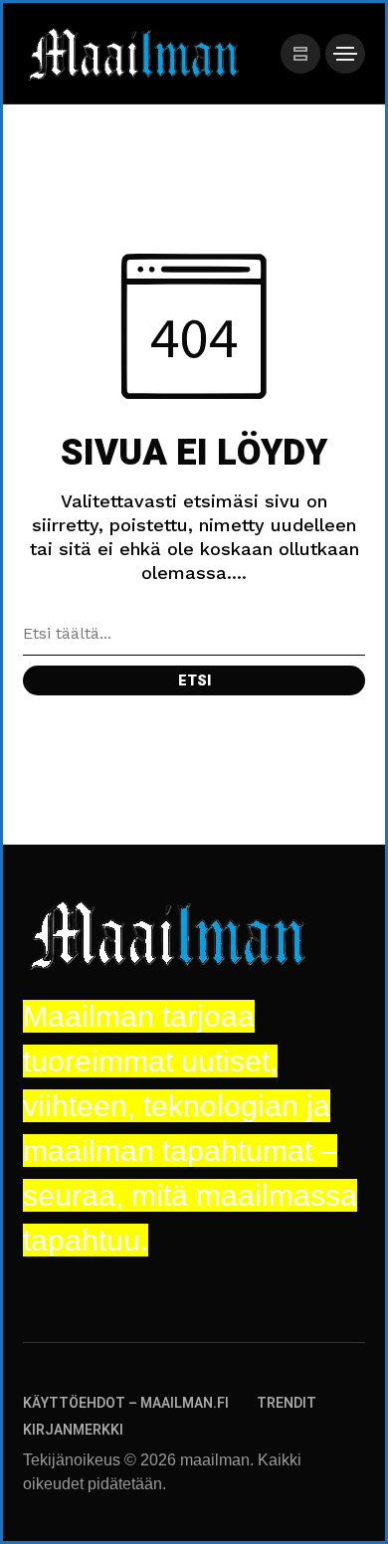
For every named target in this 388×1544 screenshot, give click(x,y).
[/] (300, 54)
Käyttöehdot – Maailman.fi (126, 1403)
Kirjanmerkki (73, 1430)
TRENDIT (286, 1403)
